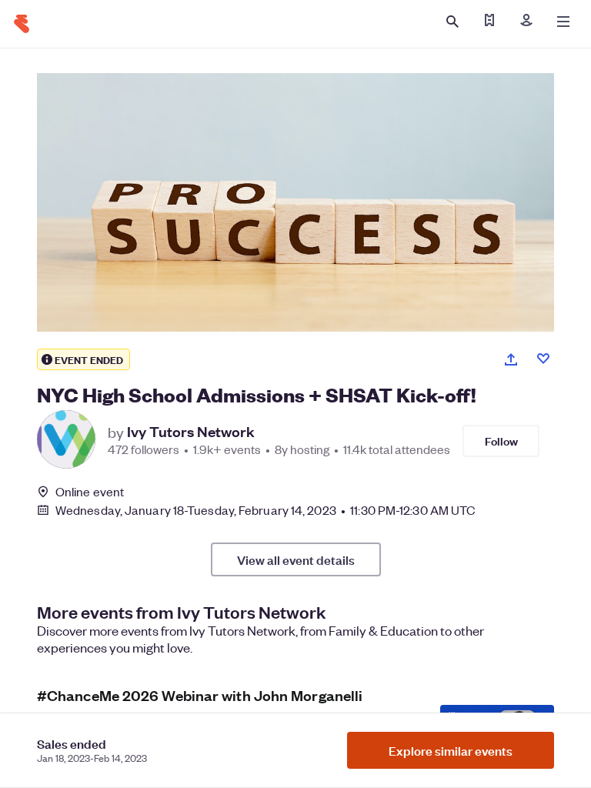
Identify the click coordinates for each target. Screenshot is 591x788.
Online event (89, 491)
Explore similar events (451, 750)
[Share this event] (511, 359)
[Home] (21, 24)
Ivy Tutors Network (191, 432)
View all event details (296, 559)
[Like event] (543, 358)
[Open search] (452, 21)
